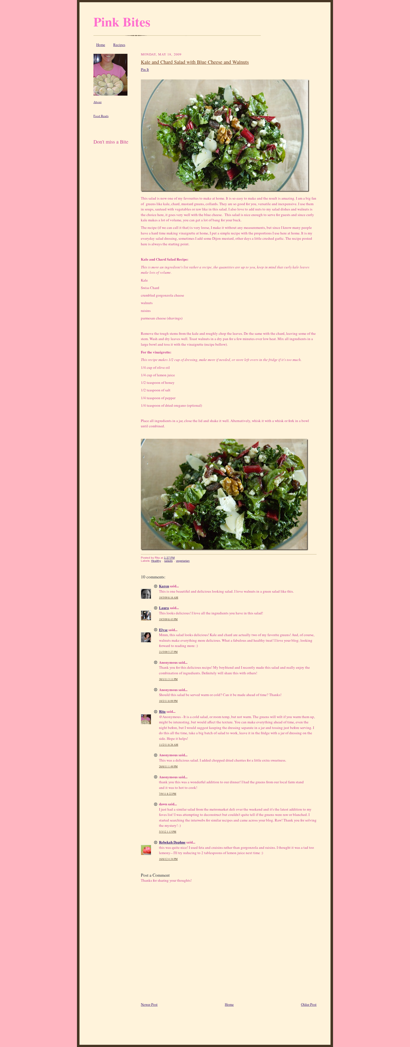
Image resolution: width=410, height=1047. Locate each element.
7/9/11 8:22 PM (167, 794)
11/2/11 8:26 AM (168, 745)
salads (168, 560)
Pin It (145, 69)
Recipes (119, 44)
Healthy (156, 560)
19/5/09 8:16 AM (168, 597)
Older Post (309, 1004)
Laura (164, 607)
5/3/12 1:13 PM (167, 831)
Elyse (163, 629)
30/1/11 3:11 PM (168, 679)
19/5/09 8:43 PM (168, 619)
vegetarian (183, 560)
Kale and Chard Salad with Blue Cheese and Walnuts (195, 62)
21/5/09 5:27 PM (168, 652)
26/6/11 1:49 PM (168, 766)
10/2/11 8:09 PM (168, 701)
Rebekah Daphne (172, 842)
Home (100, 44)
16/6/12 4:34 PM (168, 859)
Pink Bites (121, 21)
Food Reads (100, 116)
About (97, 102)
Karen (164, 585)
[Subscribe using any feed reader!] (110, 148)
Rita (162, 711)
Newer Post (149, 1004)
